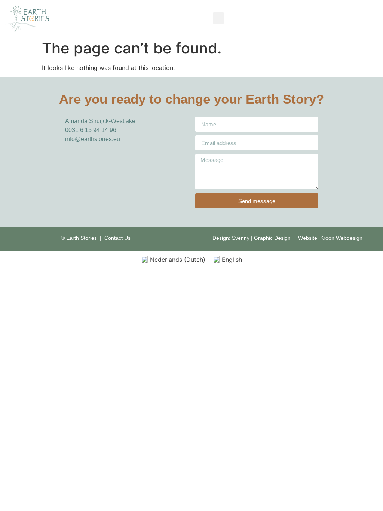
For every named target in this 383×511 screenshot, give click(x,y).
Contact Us (117, 238)
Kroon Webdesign (341, 238)
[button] (218, 18)
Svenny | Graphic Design (262, 238)
